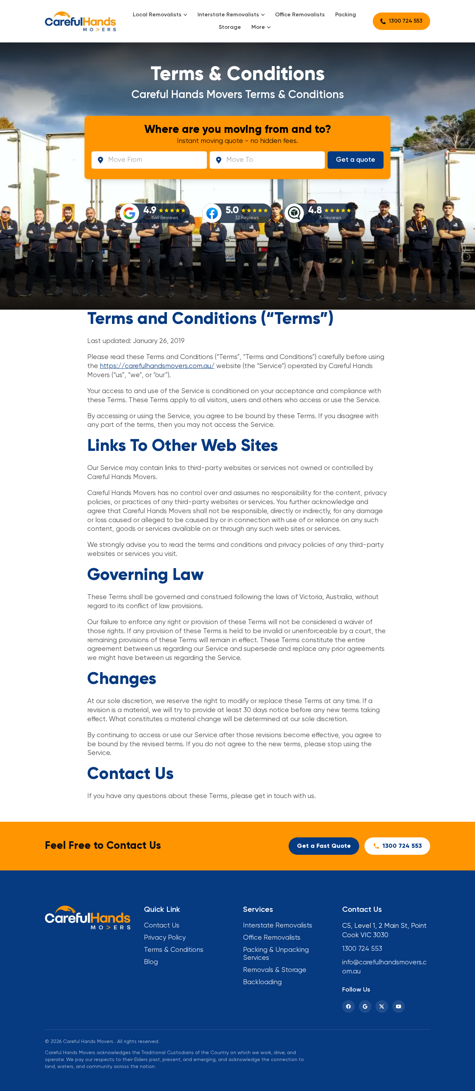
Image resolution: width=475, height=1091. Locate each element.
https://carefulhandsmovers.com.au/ (157, 366)
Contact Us (161, 925)
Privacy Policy (165, 937)
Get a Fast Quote (324, 846)
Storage (230, 27)
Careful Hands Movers (88, 1041)
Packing (345, 15)
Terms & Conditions (173, 950)
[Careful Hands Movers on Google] (365, 1006)
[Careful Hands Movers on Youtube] (398, 1006)
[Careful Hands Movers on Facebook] (348, 1006)
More (258, 27)
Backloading (262, 982)
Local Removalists (157, 15)
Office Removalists (300, 15)
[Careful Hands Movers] (80, 21)
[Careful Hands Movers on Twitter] (382, 1006)
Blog (151, 962)
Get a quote (355, 160)
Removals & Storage (274, 970)
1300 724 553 (405, 21)
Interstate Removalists (228, 15)
